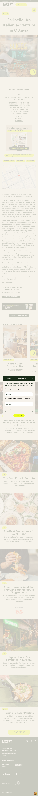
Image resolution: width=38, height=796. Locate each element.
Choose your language (12, 389)
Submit (19, 415)
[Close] (32, 379)
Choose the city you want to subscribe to (19, 398)
